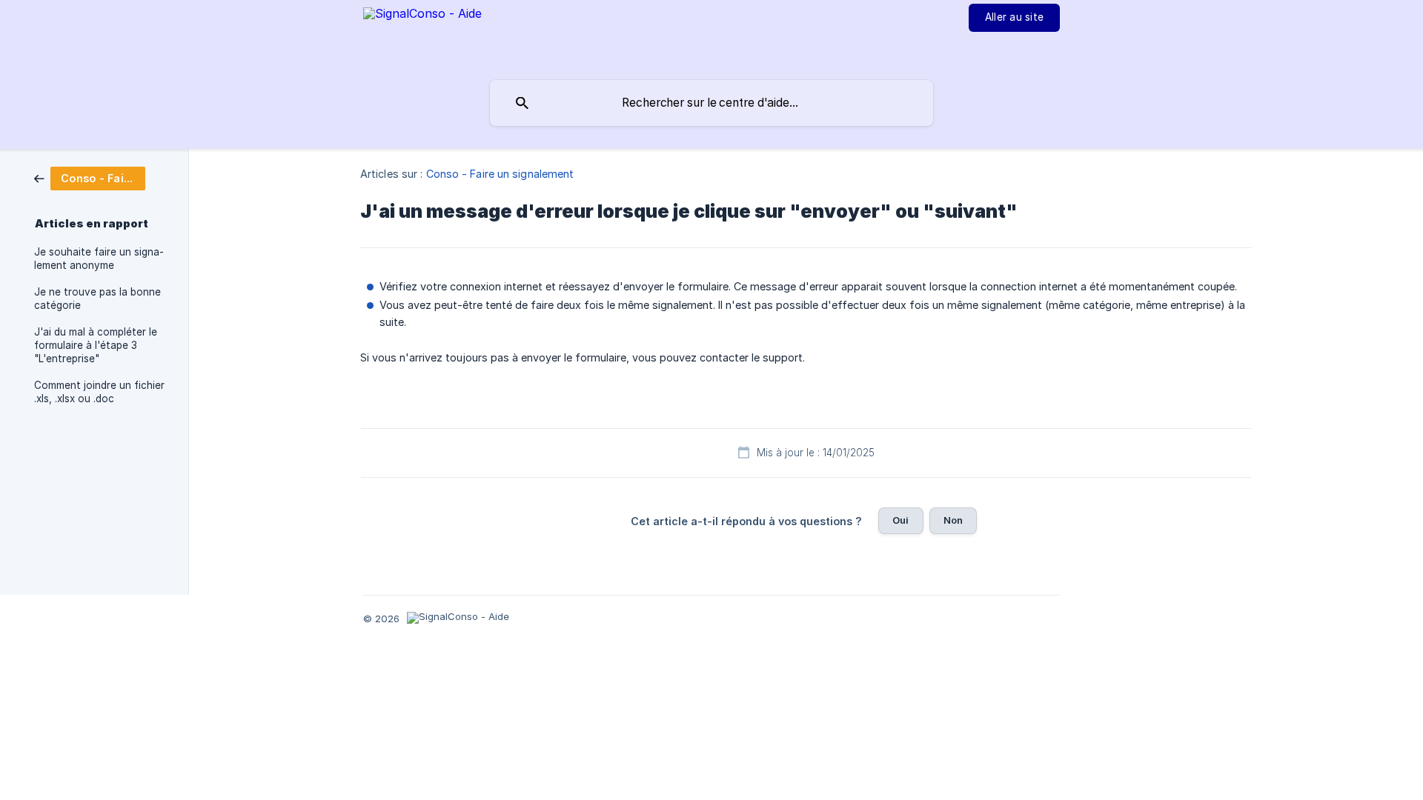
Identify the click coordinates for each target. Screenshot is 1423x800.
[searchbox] (711, 103)
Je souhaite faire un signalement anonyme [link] (99, 258)
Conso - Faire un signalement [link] (500, 173)
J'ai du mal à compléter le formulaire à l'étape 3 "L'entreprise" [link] (95, 345)
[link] (89, 177)
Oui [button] (900, 520)
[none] (422, 38)
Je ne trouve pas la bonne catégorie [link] (97, 298)
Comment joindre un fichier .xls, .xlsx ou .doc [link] (99, 391)
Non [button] (953, 520)
